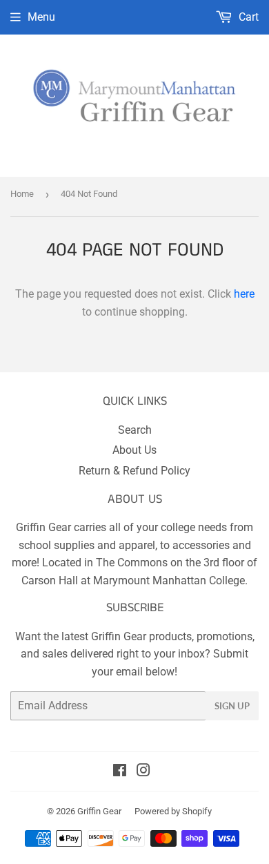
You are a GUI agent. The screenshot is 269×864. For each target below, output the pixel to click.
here (244, 293)
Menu (41, 16)
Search (135, 429)
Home (22, 194)
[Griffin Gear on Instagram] (143, 771)
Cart (247, 16)
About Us (134, 450)
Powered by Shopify (173, 811)
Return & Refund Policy (134, 470)
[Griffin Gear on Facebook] (119, 771)
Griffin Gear (99, 811)
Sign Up (232, 705)
